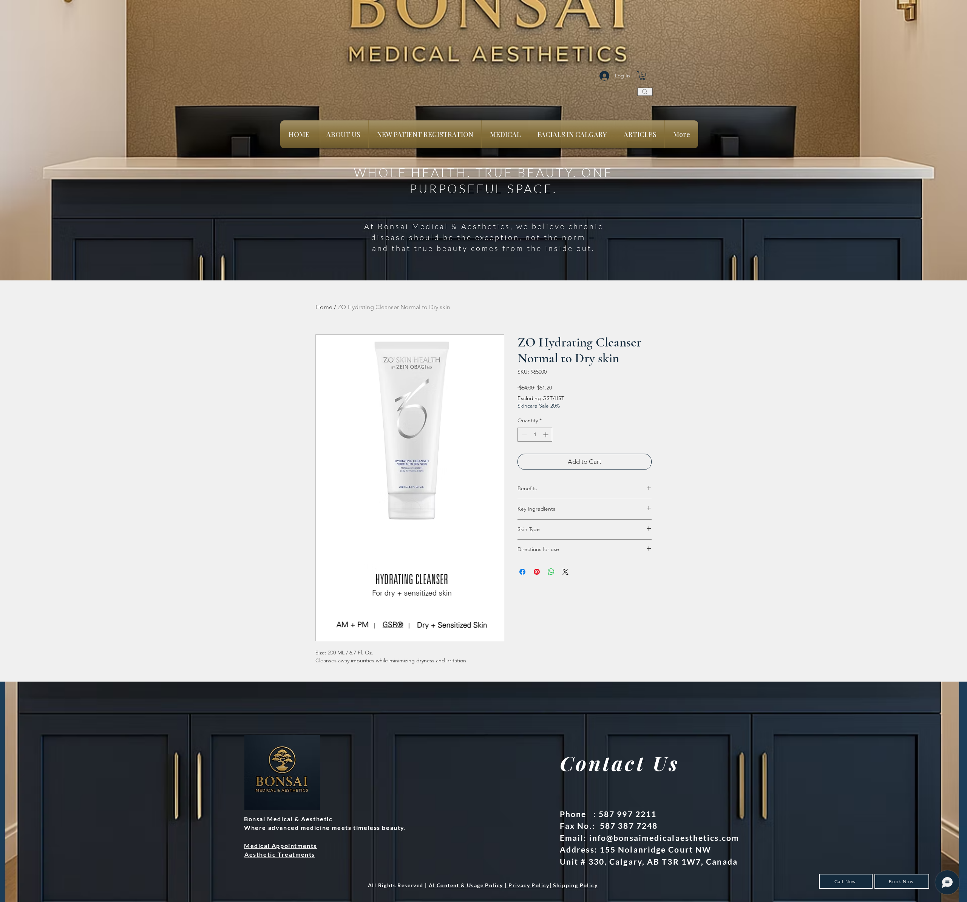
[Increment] (546, 434)
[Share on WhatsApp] (551, 571)
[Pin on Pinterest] (536, 571)
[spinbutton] (535, 434)
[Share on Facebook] (522, 571)
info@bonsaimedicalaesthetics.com (664, 837)
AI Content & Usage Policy (466, 885)
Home (323, 307)
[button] (642, 75)
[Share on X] (565, 571)
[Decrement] (523, 434)
